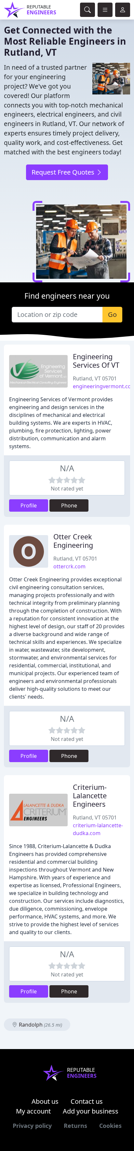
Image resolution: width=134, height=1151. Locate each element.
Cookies (110, 1126)
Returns (75, 1126)
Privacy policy (32, 1126)
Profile (28, 505)
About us (45, 1101)
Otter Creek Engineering (73, 541)
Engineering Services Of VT (96, 361)
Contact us (87, 1101)
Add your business (90, 1111)
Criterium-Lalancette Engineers (90, 795)
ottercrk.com (69, 566)
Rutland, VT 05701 (95, 378)
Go (112, 314)
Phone (69, 505)
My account (33, 1111)
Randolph (40, 1024)
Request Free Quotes (64, 172)
